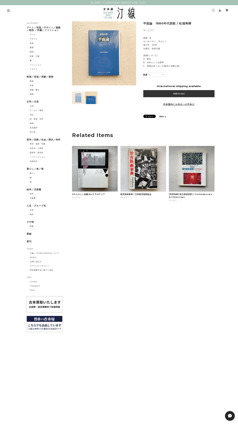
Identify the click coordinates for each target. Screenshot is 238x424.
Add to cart (179, 94)
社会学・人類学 (36, 148)
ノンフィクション (37, 157)
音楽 (32, 85)
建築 (32, 47)
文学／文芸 (33, 101)
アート (33, 34)
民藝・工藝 (35, 56)
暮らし (33, 173)
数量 (145, 75)
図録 (29, 233)
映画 (32, 81)
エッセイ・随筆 (36, 110)
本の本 (33, 132)
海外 (32, 214)
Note (32, 290)
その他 (30, 221)
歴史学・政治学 (36, 152)
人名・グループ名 (36, 205)
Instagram (35, 286)
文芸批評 (34, 128)
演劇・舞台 (35, 90)
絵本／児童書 (34, 189)
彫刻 (32, 52)
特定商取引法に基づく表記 (41, 270)
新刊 (29, 241)
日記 (32, 115)
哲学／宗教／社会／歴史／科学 (44, 139)
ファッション (35, 65)
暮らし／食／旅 (35, 168)
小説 (32, 106)
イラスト (34, 69)
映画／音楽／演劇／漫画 (40, 76)
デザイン (34, 39)
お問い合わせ (36, 261)
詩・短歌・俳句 (36, 119)
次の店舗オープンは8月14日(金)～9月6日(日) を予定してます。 (119, 3)
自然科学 (34, 161)
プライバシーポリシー (39, 266)
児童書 (33, 198)
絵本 (32, 194)
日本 (32, 210)
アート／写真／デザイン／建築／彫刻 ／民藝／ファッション (44, 29)
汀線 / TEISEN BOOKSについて (44, 253)
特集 (32, 226)
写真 (32, 43)
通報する (162, 117)
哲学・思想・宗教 (37, 144)
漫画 (32, 94)
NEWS (33, 257)
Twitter (33, 282)
